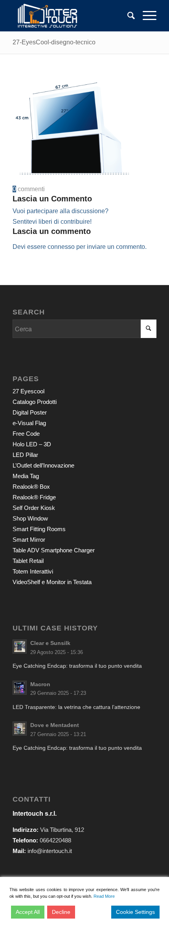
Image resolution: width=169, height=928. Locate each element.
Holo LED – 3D (32, 444)
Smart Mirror (29, 539)
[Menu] (145, 15)
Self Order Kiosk (34, 507)
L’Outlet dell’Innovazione (43, 465)
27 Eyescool (28, 391)
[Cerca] (127, 15)
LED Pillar (25, 454)
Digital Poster (30, 412)
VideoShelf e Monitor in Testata (52, 582)
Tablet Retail (28, 560)
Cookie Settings (135, 912)
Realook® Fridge (34, 497)
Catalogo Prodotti (35, 401)
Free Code (26, 433)
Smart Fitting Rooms (39, 529)
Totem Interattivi (33, 571)
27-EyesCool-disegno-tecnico (54, 42)
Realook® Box (31, 486)
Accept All (28, 912)
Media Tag (26, 476)
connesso (61, 246)
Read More (104, 896)
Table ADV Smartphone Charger (54, 550)
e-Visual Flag (29, 423)
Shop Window (30, 518)
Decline (61, 912)
